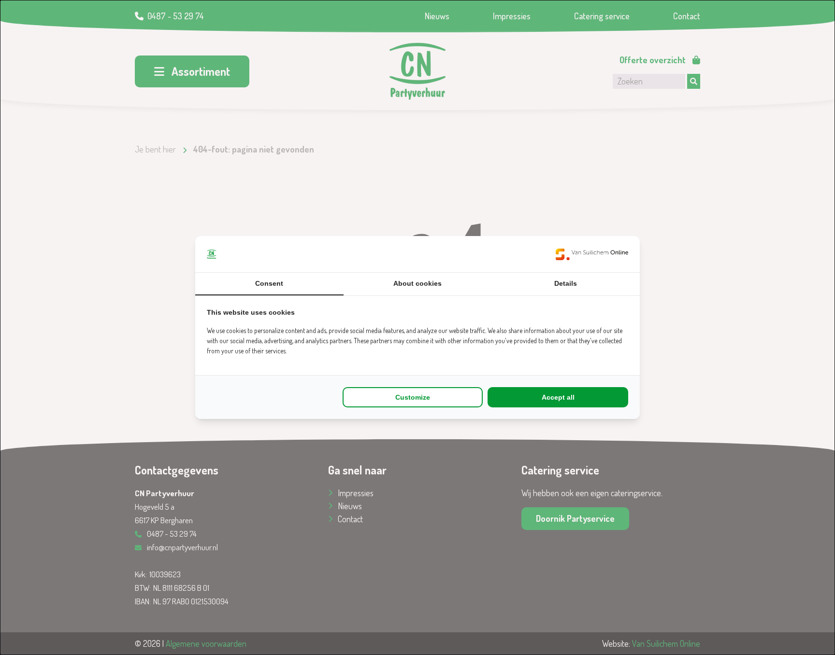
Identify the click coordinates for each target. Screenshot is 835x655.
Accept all (558, 397)
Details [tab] (565, 283)
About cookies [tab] (417, 283)
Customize (412, 397)
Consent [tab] (269, 283)
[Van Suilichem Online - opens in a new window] (592, 254)
